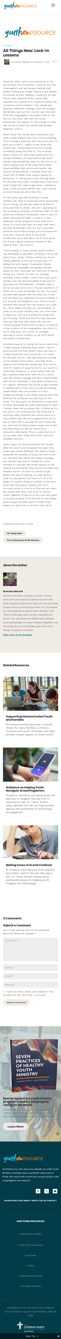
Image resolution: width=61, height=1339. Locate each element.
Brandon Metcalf (22, 62)
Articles (7, 45)
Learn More (16, 1126)
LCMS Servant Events (30, 1276)
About (27, 1200)
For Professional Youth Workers (23, 540)
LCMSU (31, 1265)
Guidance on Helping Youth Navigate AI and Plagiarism (25, 789)
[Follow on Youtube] (55, 1191)
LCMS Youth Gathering (30, 1245)
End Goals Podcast (30, 1286)
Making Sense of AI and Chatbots (29, 865)
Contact (52, 1200)
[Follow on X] (46, 1191)
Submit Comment (16, 1002)
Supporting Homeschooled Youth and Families (29, 718)
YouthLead (30, 1255)
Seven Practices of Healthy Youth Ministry (32, 1116)
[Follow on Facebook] (38, 1191)
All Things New (14, 533)
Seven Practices (13, 1200)
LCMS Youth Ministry (30, 1234)
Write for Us (39, 1200)
